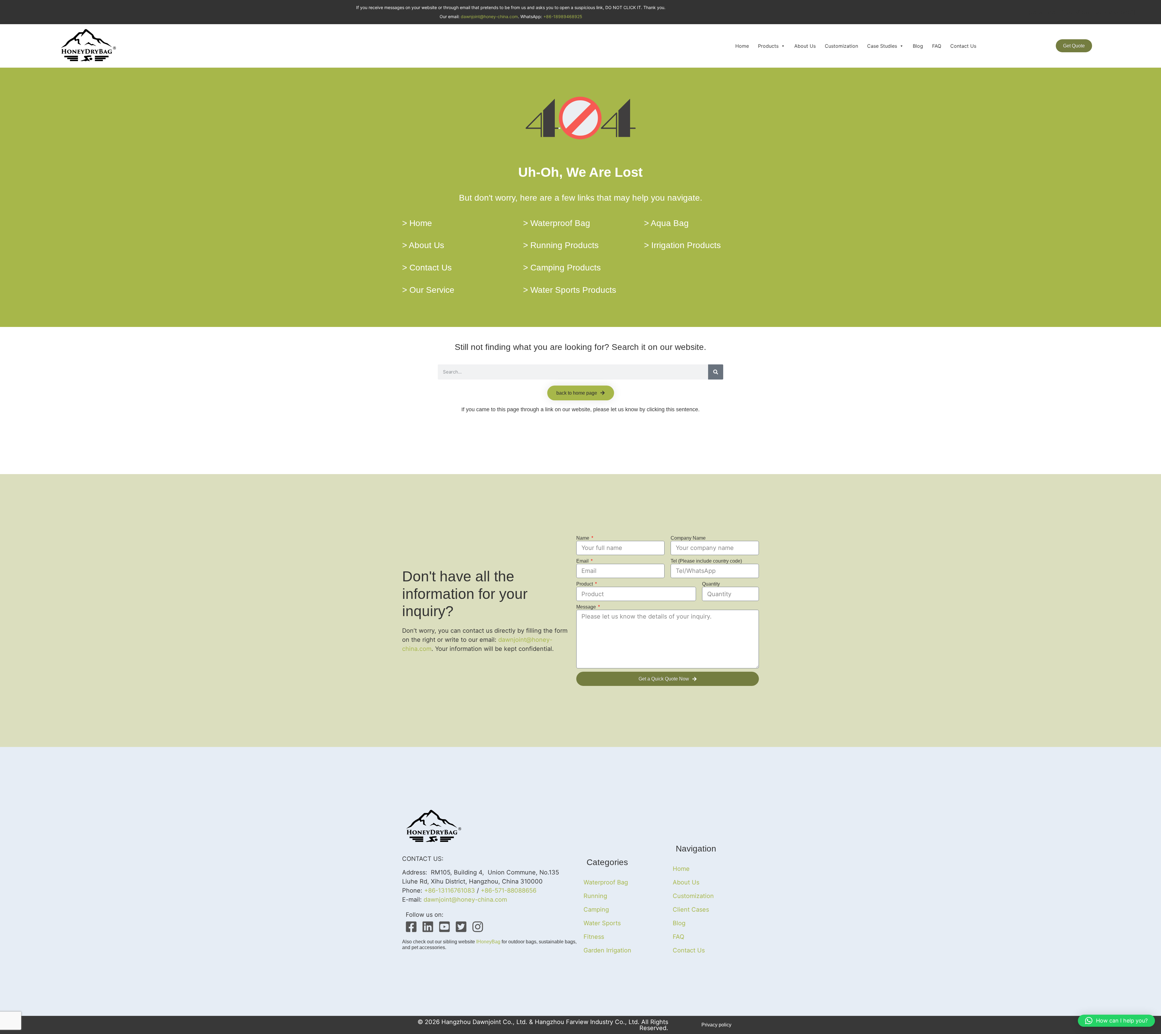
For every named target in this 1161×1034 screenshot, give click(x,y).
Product (585, 583)
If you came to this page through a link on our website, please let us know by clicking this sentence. (580, 409)
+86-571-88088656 (508, 890)
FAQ (936, 46)
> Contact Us (427, 267)
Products (768, 46)
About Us (805, 46)
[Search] (715, 372)
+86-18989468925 (562, 16)
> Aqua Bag (666, 223)
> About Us (423, 245)
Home (742, 46)
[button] (1116, 1021)
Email (583, 561)
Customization (841, 46)
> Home (417, 223)
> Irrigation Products (682, 245)
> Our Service (428, 290)
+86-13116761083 (449, 890)
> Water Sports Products (569, 290)
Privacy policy (716, 1024)
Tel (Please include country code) (706, 561)
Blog (918, 46)
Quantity (711, 583)
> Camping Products (562, 267)
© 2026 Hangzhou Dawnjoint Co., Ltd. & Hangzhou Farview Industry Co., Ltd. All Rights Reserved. (543, 1025)
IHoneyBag (488, 941)
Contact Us (963, 46)
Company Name (688, 538)
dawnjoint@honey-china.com (489, 16)
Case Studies (882, 46)
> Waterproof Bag (556, 223)
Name (583, 538)
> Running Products (561, 245)
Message (586, 606)
